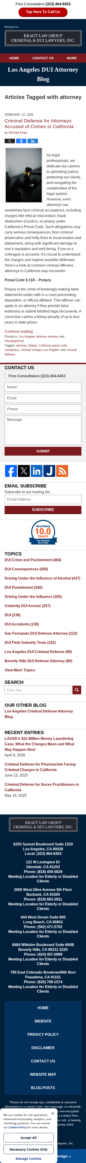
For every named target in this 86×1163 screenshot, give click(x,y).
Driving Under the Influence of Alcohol (42, 578)
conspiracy (12, 350)
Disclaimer (43, 1048)
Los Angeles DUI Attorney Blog (43, 36)
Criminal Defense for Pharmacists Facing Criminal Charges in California (40, 767)
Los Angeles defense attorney (38, 336)
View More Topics (20, 670)
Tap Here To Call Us (43, 12)
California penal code (53, 345)
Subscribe (43, 510)
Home (14, 58)
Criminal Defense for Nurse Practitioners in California (42, 787)
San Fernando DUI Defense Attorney (41, 633)
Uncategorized (14, 341)
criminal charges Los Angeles (40, 350)
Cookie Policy (17, 1127)
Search (76, 690)
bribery (32, 345)
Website (43, 1021)
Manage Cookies (29, 1158)
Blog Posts (43, 1088)
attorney (21, 345)
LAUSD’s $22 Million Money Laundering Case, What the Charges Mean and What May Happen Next (39, 744)
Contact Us (43, 58)
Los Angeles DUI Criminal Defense (38, 652)
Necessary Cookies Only (28, 1149)
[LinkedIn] (36, 471)
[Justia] (49, 471)
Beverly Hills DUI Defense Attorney (38, 661)
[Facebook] (11, 471)
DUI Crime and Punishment (33, 560)
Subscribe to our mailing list (27, 492)
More (72, 58)
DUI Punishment (23, 587)
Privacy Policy (43, 1034)
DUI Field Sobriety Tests (30, 643)
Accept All (28, 1137)
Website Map (43, 1074)
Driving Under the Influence (33, 597)
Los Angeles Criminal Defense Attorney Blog (39, 714)
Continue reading (19, 331)
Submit (43, 451)
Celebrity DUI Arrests (27, 606)
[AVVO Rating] (43, 532)
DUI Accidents (22, 624)
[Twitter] (23, 471)
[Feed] (62, 471)
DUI (12, 615)
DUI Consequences (26, 569)
